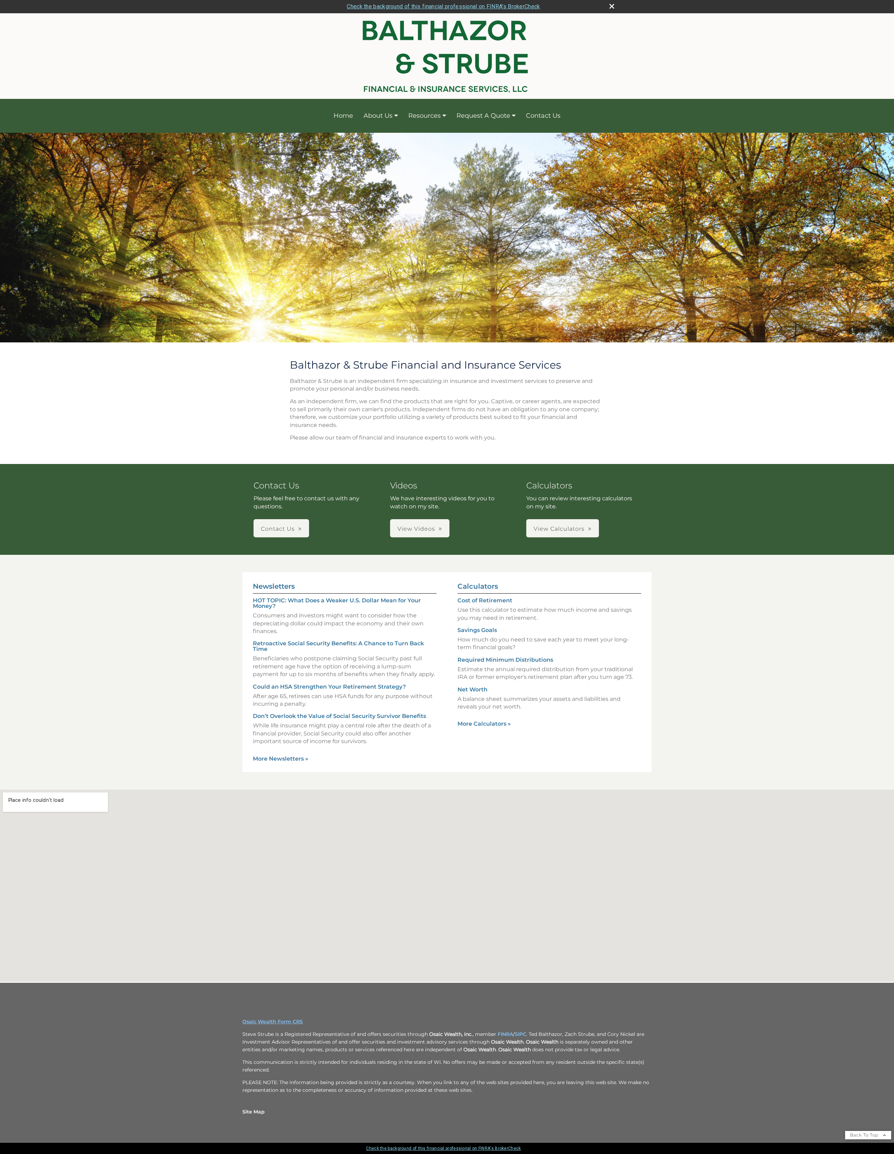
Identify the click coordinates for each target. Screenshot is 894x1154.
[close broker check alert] (612, 6)
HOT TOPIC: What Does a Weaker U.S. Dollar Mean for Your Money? (337, 603)
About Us (378, 115)
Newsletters (274, 586)
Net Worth (472, 689)
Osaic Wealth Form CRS (272, 1021)
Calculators (477, 586)
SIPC (520, 1034)
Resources (424, 115)
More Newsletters (280, 758)
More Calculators (484, 723)
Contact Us (543, 115)
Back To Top (865, 1135)
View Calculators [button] (559, 528)
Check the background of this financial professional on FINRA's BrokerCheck (443, 6)
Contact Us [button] (278, 528)
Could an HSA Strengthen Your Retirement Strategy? (329, 686)
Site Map (253, 1112)
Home (343, 115)
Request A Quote (483, 115)
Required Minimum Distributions (505, 659)
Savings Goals (477, 630)
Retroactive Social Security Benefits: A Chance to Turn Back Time (338, 646)
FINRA (505, 1034)
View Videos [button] (416, 528)
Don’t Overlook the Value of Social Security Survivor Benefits (339, 716)
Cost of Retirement (484, 600)
